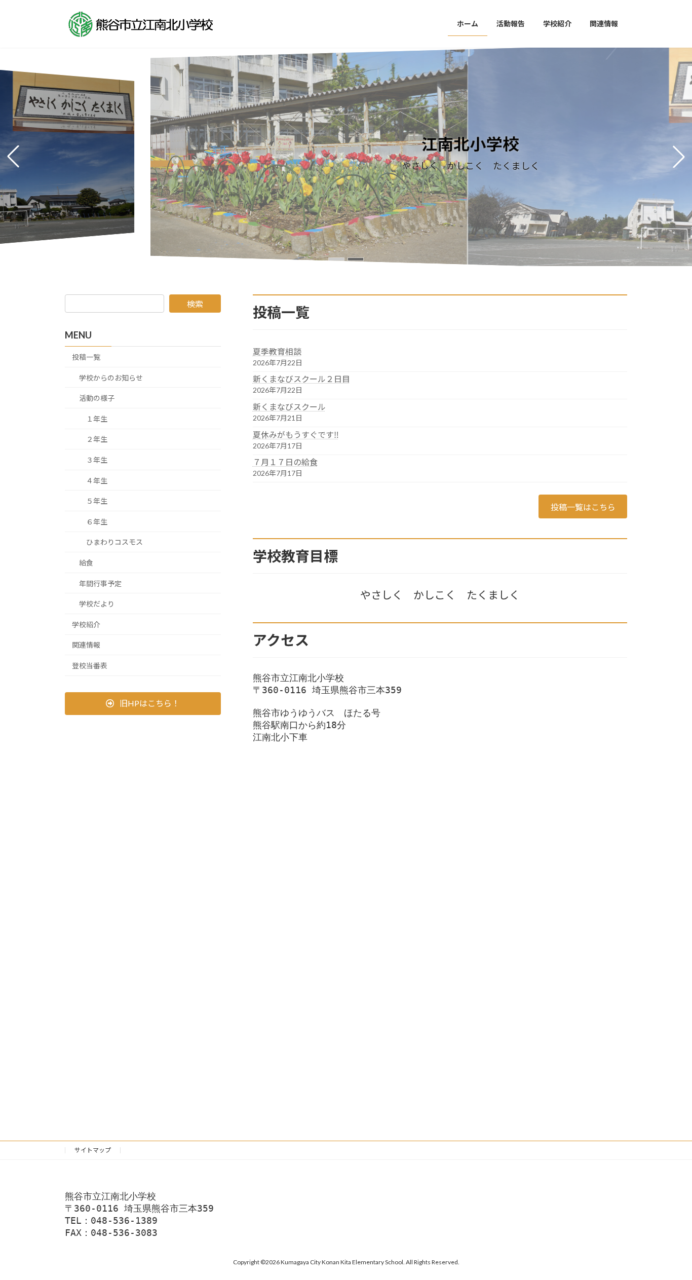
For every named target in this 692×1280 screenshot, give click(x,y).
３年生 (96, 460)
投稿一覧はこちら (583, 507)
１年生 (96, 419)
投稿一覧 (86, 357)
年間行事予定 (100, 583)
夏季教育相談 (277, 351)
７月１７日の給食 (285, 462)
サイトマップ (92, 1150)
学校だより (96, 603)
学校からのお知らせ (111, 377)
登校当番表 (89, 665)
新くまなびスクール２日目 (301, 379)
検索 (195, 304)
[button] (336, 259)
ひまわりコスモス (114, 542)
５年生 (96, 501)
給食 (86, 562)
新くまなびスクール (289, 406)
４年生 (96, 480)
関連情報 (86, 645)
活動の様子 (96, 398)
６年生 (96, 521)
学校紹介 (86, 624)
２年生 (96, 439)
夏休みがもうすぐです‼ (296, 434)
